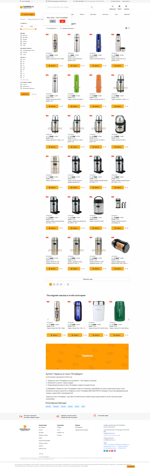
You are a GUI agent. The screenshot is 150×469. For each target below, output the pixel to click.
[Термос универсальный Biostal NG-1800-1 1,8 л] (77, 205)
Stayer (24, 43)
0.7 (23, 65)
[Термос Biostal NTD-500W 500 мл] (99, 311)
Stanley (25, 41)
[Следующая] (71, 284)
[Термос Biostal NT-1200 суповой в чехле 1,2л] (98, 246)
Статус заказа (125, 1)
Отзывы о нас (60, 432)
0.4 (23, 61)
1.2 (23, 73)
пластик (25, 52)
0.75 (24, 67)
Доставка (41, 432)
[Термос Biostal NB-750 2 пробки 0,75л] (120, 43)
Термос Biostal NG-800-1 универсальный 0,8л (75, 181)
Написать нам (42, 448)
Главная (59, 427)
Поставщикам (78, 427)
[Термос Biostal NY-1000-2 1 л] (120, 83)
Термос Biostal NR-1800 (96, 221)
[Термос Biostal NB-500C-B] (98, 43)
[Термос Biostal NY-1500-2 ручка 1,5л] (77, 124)
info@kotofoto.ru (109, 440)
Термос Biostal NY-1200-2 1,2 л (55, 140)
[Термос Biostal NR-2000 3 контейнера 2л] (120, 205)
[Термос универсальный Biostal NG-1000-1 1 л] (98, 165)
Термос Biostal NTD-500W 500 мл (98, 328)
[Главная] (23, 19)
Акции (40, 438)
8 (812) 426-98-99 (79, 1)
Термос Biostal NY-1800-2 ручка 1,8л (97, 140)
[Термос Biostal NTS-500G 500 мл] (119, 311)
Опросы (41, 446)
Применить (25, 94)
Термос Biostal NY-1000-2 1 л (119, 99)
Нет (52, 21)
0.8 (23, 69)
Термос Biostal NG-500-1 (118, 140)
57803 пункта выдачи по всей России (57, 1)
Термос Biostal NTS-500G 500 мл (119, 328)
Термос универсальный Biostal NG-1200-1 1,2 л (120, 181)
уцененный (26, 86)
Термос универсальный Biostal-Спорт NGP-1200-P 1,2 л (120, 262)
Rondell (25, 39)
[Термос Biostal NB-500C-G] (77, 83)
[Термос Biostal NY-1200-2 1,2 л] (55, 124)
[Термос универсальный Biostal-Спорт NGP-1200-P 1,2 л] (120, 246)
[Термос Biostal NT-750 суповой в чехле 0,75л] (55, 246)
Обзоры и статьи (43, 443)
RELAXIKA (25, 37)
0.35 (24, 59)
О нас (58, 430)
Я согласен (131, 466)
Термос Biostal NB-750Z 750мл (55, 59)
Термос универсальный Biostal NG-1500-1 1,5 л (55, 222)
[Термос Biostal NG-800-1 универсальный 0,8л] (77, 165)
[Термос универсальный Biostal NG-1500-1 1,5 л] (55, 205)
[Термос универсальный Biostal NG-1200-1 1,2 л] (120, 165)
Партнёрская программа (81, 430)
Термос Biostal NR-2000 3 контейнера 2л (118, 222)
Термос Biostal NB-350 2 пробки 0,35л (75, 59)
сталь (24, 54)
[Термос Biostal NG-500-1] (120, 124)
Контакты (59, 435)
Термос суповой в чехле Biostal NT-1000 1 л (75, 262)
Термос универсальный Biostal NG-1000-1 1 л (98, 181)
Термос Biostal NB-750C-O (97, 99)
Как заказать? (42, 427)
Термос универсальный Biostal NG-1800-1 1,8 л (77, 222)
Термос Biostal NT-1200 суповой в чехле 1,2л (96, 262)
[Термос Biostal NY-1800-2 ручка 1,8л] (98, 124)
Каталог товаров (28, 14)
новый (24, 84)
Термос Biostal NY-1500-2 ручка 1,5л (75, 140)
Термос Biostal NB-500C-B (97, 59)
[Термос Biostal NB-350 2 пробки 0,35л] (77, 43)
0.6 (23, 63)
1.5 (23, 77)
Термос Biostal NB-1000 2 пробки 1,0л (53, 100)
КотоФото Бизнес (115, 1)
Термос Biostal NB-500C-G (75, 99)
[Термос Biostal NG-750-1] (55, 165)
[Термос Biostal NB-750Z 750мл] (55, 43)
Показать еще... (24, 79)
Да (62, 21)
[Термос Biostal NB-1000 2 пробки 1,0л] (55, 83)
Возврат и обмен (43, 435)
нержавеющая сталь (28, 50)
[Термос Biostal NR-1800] (98, 205)
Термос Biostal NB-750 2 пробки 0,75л (118, 59)
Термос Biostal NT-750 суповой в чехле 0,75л (52, 262)
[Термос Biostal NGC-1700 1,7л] (78, 311)
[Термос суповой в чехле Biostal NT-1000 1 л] (77, 246)
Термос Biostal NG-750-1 (53, 180)
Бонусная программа (44, 440)
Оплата (41, 430)
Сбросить (34, 94)
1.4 (23, 75)
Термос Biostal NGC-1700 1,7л (76, 328)
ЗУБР (24, 45)
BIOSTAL (25, 35)
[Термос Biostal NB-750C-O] (98, 83)
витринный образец (28, 88)
